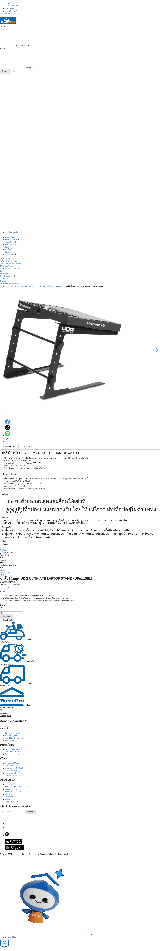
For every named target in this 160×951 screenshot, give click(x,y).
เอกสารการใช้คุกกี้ (12, 773)
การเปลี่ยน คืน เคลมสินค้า (15, 738)
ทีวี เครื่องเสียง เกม (7, 266)
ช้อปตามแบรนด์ (11, 239)
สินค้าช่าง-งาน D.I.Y (12, 244)
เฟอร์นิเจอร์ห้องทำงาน (28, 286)
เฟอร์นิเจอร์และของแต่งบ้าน (11, 264)
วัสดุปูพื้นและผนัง (6, 279)
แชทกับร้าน (4, 573)
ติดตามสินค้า (10, 740)
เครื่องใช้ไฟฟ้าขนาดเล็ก (9, 261)
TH (6, 14)
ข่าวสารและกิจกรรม (13, 792)
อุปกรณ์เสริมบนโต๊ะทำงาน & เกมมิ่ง (50, 286)
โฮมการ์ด (11, 3)
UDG (2, 575)
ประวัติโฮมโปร (11, 784)
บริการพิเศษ (9, 254)
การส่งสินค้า (9, 766)
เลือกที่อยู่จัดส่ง (21, 46)
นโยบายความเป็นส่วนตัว (14, 768)
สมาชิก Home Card (12, 749)
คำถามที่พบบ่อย (11, 735)
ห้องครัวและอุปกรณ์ (7, 276)
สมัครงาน (8, 794)
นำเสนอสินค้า (10, 797)
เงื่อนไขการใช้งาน (12, 763)
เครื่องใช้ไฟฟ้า (5, 259)
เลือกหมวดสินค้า (14, 232)
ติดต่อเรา (8, 799)
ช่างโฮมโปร (9, 249)
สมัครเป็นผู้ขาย (13, 6)
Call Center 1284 (11, 802)
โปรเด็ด (8, 252)
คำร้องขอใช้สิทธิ (11, 776)
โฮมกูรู (7, 247)
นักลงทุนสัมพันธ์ (11, 789)
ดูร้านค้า (3, 570)
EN (9, 14)
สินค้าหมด (6, 617)
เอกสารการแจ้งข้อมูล (13, 771)
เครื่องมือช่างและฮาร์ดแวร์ (10, 284)
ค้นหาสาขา (11, 8)
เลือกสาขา (28, 68)
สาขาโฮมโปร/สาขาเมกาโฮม (16, 787)
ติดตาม (30, 812)
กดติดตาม (12, 553)
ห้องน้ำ (2, 271)
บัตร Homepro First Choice (15, 754)
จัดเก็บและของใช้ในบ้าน (9, 269)
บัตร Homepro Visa (12, 752)
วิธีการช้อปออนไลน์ (12, 733)
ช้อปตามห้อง (10, 237)
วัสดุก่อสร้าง (4, 281)
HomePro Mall (10, 242)
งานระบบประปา (6, 274)
